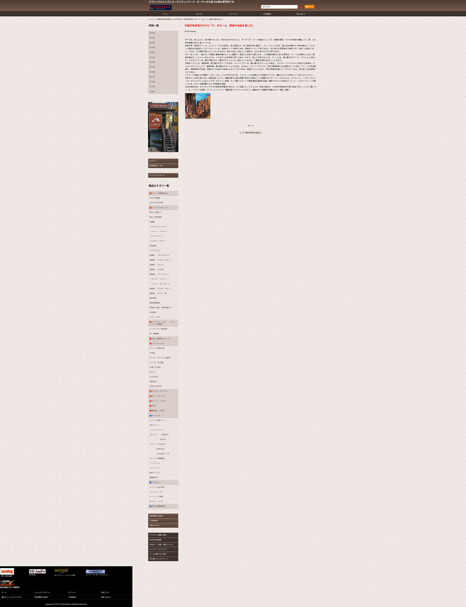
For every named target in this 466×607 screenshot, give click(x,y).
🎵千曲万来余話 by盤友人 (251, 133)
